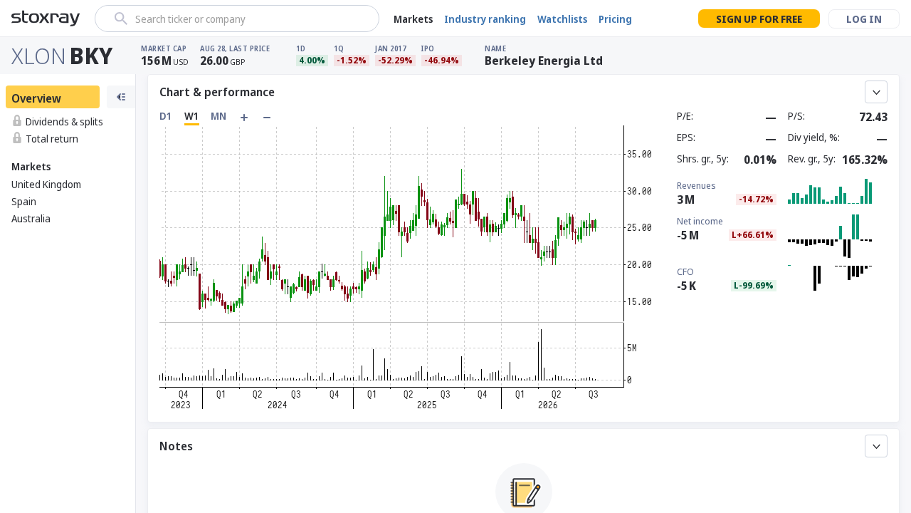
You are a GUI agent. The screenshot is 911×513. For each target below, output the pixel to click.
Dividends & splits (64, 121)
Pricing (615, 19)
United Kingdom (46, 184)
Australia (31, 218)
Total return (52, 138)
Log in (864, 19)
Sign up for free (759, 19)
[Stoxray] (45, 18)
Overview (36, 98)
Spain (23, 201)
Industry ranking (485, 19)
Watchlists (562, 19)
